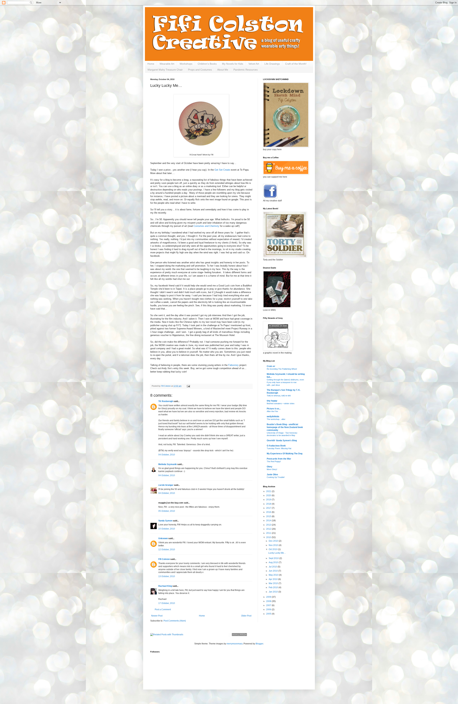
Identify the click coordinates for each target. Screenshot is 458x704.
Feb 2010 (274, 587)
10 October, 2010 (166, 529)
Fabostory (233, 365)
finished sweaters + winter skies (280, 403)
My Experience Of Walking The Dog (284, 453)
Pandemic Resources (245, 69)
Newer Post (156, 616)
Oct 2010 (273, 549)
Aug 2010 (274, 562)
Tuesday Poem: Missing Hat (279, 448)
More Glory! (272, 469)
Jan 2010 (273, 592)
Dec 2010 (274, 541)
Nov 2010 (274, 545)
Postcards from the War (279, 459)
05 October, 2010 (166, 511)
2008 (269, 601)
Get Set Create (222, 169)
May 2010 (274, 575)
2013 (269, 525)
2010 (269, 537)
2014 (269, 520)
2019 (269, 499)
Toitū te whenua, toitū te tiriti (279, 396)
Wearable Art (167, 63)
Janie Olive (272, 474)
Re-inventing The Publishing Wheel (282, 369)
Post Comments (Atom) (175, 621)
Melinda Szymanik (167, 464)
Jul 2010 (273, 566)
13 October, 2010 (166, 576)
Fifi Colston (164, 559)
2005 (269, 614)
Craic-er (271, 366)
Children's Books (207, 63)
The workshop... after (276, 419)
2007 (269, 605)
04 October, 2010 (166, 454)
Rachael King (165, 586)
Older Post (246, 616)
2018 (269, 504)
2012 (269, 529)
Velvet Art (254, 63)
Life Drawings (272, 63)
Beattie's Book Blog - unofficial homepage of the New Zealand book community (285, 427)
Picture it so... (274, 408)
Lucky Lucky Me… (277, 553)
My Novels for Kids (232, 63)
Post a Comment (163, 609)
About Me (222, 69)
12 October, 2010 (166, 549)
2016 (269, 512)
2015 (269, 516)
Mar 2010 (274, 583)
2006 (269, 609)
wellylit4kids (273, 416)
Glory (269, 466)
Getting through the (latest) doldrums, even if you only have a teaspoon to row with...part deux (285, 382)
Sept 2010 (274, 558)
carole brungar (165, 485)
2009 (269, 597)
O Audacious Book (276, 445)
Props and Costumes (200, 69)
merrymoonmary (234, 643)
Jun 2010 (273, 571)
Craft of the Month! (295, 63)
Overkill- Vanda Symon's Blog (282, 440)
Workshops (186, 63)
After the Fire (272, 411)
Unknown (163, 538)
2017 (269, 508)
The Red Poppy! (274, 461)
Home (150, 63)
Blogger (259, 643)
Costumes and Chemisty (206, 226)
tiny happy (272, 401)
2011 (269, 533)
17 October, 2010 (166, 603)
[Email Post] (188, 386)
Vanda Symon (165, 520)
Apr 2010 (273, 579)
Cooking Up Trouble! (276, 477)
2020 (269, 495)
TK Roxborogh (165, 401)
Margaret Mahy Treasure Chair (165, 69)
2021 (269, 491)
